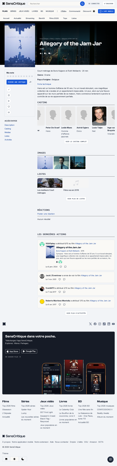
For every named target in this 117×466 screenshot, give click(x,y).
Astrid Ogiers (83, 127)
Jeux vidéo (47, 401)
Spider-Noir (26, 409)
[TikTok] (104, 325)
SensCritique (44, 39)
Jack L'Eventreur (53, 275)
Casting (42, 102)
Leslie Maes (66, 127)
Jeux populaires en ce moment (48, 426)
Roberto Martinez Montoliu (58, 301)
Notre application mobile (22, 442)
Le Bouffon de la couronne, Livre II (67, 414)
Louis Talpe (97, 127)
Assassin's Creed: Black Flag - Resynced (47, 419)
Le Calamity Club (66, 409)
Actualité (6, 417)
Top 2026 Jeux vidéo (46, 407)
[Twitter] (90, 325)
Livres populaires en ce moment (68, 420)
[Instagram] (99, 325)
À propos (6, 442)
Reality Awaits (103, 413)
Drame (58, 39)
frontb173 (50, 288)
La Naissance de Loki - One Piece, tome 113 (85, 416)
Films (52, 39)
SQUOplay (50, 243)
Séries (25, 401)
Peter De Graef (53, 127)
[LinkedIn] (108, 325)
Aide (52, 442)
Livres (63, 401)
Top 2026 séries (28, 406)
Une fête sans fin (85, 409)
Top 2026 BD (84, 406)
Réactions (43, 209)
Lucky (24, 413)
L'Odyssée (6, 413)
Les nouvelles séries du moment (30, 418)
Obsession (6, 409)
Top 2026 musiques (105, 406)
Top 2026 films (8, 406)
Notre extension (41, 442)
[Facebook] (95, 325)
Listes (41, 173)
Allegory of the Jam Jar (69, 39)
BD (80, 401)
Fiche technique (44, 84)
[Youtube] (113, 325)
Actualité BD (83, 422)
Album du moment (105, 417)
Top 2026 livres (66, 406)
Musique (102, 401)
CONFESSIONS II (104, 409)
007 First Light (46, 412)
